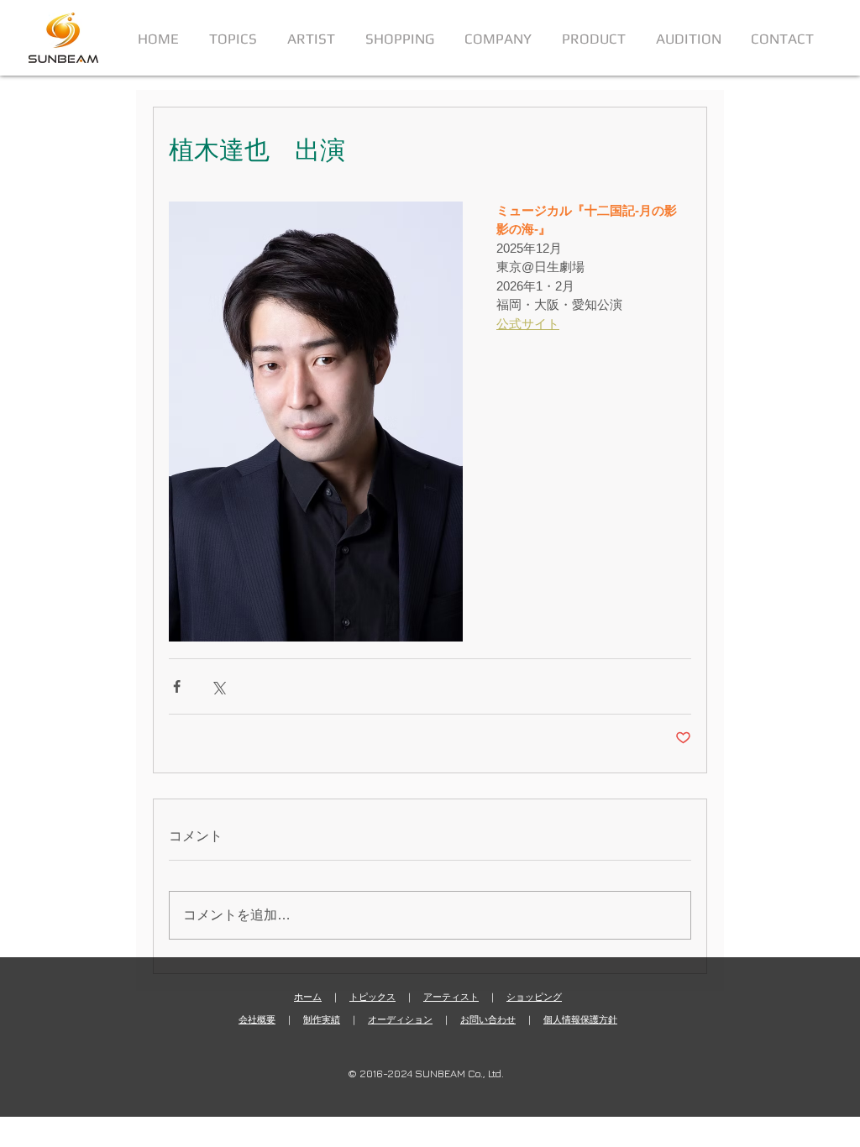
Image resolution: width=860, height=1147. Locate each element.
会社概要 (257, 1019)
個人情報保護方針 (580, 1019)
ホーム (308, 997)
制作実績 (321, 1019)
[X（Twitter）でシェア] (218, 686)
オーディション (400, 1019)
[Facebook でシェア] (177, 686)
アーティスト (451, 997)
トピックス (372, 997)
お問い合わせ (488, 1019)
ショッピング (534, 997)
